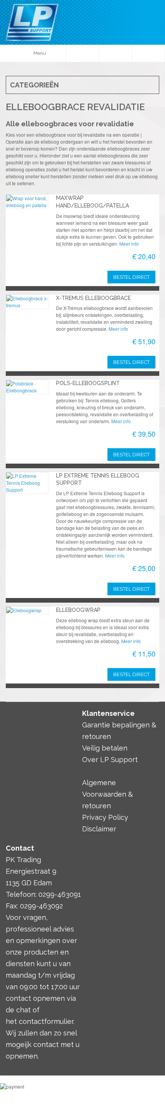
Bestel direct (131, 362)
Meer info (129, 243)
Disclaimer (99, 829)
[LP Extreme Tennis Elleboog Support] (27, 483)
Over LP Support (110, 760)
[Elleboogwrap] (27, 610)
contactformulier (46, 1021)
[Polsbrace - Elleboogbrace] (27, 387)
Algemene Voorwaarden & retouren (107, 794)
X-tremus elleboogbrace (93, 298)
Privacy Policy (105, 817)
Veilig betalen (104, 748)
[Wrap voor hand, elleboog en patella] (27, 201)
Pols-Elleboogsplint (88, 383)
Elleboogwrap (78, 610)
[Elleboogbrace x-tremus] (27, 302)
